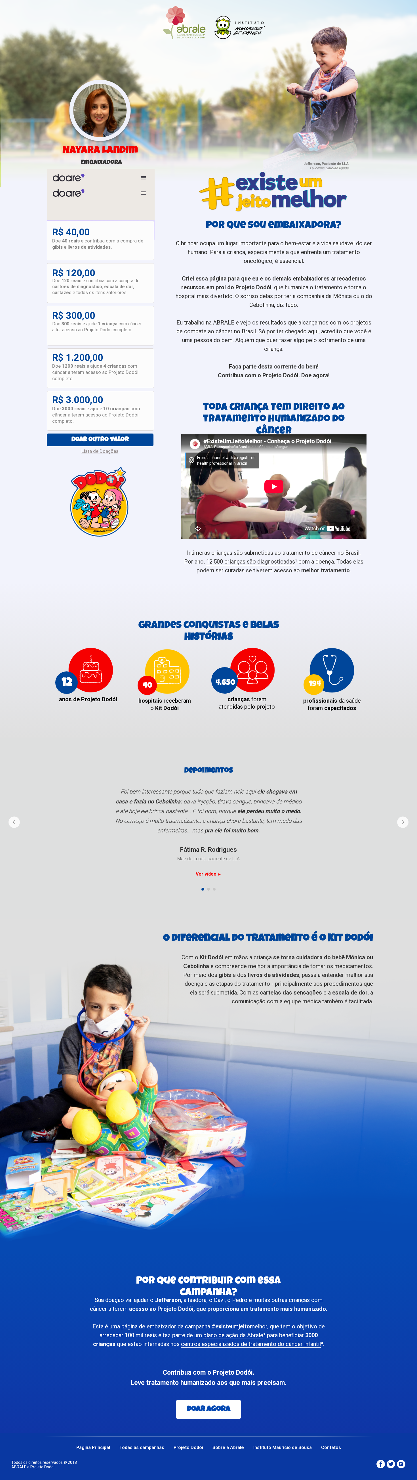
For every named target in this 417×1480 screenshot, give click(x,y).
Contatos (331, 1447)
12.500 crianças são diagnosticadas (250, 561)
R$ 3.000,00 (77, 399)
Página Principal (93, 1447)
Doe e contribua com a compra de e (97, 244)
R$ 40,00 (71, 232)
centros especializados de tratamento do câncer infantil (251, 1344)
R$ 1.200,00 (77, 357)
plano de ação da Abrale (233, 1335)
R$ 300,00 (73, 315)
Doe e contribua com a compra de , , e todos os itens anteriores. (96, 286)
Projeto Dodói (188, 1447)
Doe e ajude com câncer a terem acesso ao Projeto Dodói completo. (95, 372)
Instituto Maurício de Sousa (282, 1447)
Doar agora (208, 1409)
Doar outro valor (100, 440)
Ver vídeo (207, 874)
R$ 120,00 (73, 273)
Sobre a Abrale (228, 1447)
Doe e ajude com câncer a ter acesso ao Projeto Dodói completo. (96, 326)
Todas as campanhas (141, 1447)
